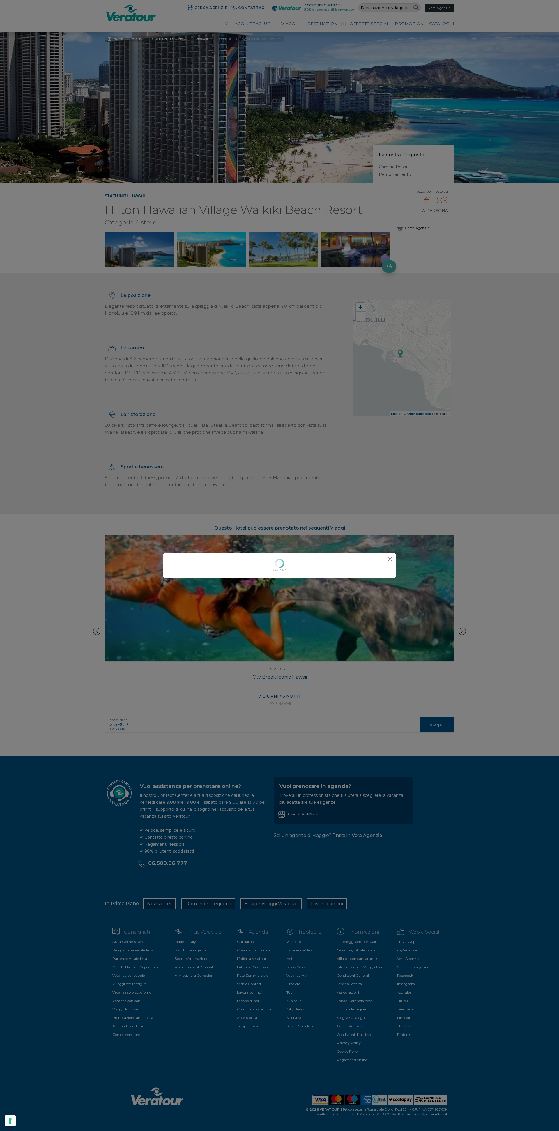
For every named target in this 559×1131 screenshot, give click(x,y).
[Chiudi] (389, 559)
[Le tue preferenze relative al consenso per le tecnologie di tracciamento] (10, 1120)
